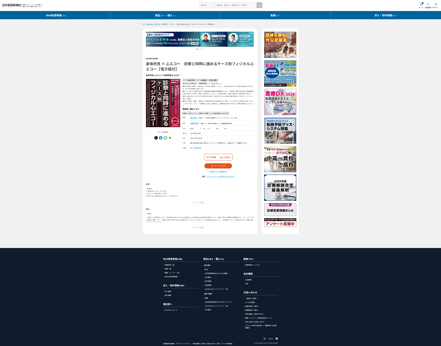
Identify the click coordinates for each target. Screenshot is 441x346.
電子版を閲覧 (213, 80)
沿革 (246, 283)
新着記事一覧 (169, 265)
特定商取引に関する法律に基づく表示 (206, 343)
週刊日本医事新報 (171, 276)
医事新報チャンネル (252, 265)
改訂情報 (208, 281)
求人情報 (168, 291)
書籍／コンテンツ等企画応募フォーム (258, 318)
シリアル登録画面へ (202, 80)
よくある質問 (250, 302)
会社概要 (248, 280)
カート (421, 5)
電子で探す (208, 294)
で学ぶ (276, 15)
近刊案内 (208, 277)
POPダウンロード (171, 310)
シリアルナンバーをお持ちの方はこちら (219, 176)
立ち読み (165, 132)
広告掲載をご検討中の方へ (254, 314)
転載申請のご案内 (251, 306)
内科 (191, 148)
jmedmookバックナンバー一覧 (216, 289)
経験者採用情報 (168, 343)
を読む (56, 15)
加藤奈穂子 (194, 123)
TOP (143, 24)
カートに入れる (220, 166)
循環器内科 (198, 148)
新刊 (206, 269)
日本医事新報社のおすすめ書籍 (216, 273)
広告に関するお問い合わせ (254, 322)
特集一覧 (168, 269)
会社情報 (248, 273)
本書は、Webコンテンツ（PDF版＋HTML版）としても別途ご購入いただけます (205, 113)
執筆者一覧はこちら (191, 109)
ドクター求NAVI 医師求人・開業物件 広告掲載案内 (261, 326)
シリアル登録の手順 (188, 80)
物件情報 (168, 295)
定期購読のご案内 (251, 310)
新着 (206, 298)
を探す (386, 15)
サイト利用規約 (226, 343)
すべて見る (200, 202)
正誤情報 (208, 285)
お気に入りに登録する (219, 171)
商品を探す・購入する (154, 24)
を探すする (165, 15)
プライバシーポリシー (183, 343)
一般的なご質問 (250, 298)
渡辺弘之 (194, 117)
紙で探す (207, 265)
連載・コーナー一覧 (172, 273)
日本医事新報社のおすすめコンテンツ (218, 302)
